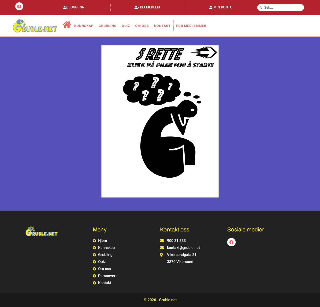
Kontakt (162, 26)
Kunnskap (83, 26)
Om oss (142, 26)
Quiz (126, 26)
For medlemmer (191, 26)
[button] (74, 7)
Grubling (108, 26)
